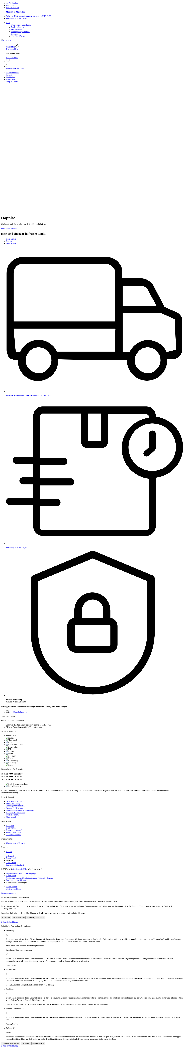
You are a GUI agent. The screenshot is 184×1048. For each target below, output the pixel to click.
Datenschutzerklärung (9, 922)
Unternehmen (11, 887)
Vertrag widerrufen (8, 893)
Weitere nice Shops (13, 889)
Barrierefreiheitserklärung (16, 880)
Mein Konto (11, 243)
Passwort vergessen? (14, 830)
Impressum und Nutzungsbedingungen (21, 873)
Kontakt (14, 34)
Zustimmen (6, 917)
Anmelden (10, 825)
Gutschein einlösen (13, 835)
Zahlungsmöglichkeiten (20, 32)
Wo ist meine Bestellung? (21, 25)
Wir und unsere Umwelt (15, 843)
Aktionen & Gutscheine (15, 812)
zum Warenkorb (12, 8)
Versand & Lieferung (14, 808)
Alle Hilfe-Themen (18, 36)
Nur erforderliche (19, 917)
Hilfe (8, 23)
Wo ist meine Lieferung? (15, 832)
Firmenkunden (12, 817)
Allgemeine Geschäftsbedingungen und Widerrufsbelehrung (29, 878)
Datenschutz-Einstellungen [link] (16, 882)
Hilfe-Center (11, 239)
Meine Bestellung (13, 803)
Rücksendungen (17, 27)
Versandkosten (17, 29)
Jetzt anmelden (12, 49)
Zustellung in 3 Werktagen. (16, 18)
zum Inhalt (10, 5)
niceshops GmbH (19, 869)
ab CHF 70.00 (28, 16)
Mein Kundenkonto (14, 801)
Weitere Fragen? (12, 815)
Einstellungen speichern (10, 1043)
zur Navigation (12, 3)
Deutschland (11, 858)
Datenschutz (11, 876)
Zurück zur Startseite (9, 228)
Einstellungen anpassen (35, 917)
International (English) (15, 865)
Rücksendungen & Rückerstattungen (20, 810)
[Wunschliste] (8, 62)
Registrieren (11, 828)
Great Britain (11, 863)
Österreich (10, 856)
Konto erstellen (12, 58)
